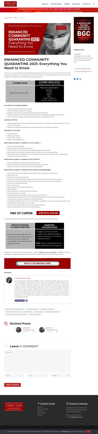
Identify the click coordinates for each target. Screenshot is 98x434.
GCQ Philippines (39, 311)
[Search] (93, 4)
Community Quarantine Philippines (14, 309)
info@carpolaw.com (86, 71)
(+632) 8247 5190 (86, 68)
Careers (67, 4)
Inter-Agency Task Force (53, 311)
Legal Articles (8, 18)
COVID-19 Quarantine (32, 309)
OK (88, 431)
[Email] (26, 300)
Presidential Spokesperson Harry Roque (16, 314)
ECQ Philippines (27, 311)
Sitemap (39, 415)
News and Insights (42, 409)
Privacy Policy (41, 413)
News (15, 18)
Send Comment (12, 385)
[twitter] (80, 79)
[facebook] (75, 79)
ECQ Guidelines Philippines (13, 311)
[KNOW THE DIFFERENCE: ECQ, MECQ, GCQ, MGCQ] (42, 330)
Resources (76, 4)
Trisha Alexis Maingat (22, 278)
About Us (45, 4)
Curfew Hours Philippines (47, 309)
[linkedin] (77, 79)
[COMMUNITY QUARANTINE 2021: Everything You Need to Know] (19, 330)
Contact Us (86, 4)
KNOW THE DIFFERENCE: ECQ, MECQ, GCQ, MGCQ (51, 330)
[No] (96, 431)
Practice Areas (56, 4)
